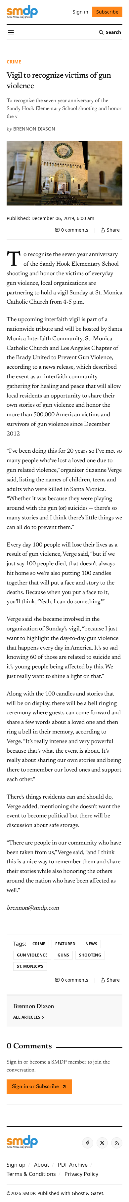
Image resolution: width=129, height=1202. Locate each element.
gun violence (32, 955)
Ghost (78, 1193)
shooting (90, 955)
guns (63, 955)
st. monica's (30, 966)
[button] (16, 1165)
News (91, 944)
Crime (14, 61)
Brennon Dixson (34, 129)
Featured (65, 944)
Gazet (97, 1193)
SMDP (28, 1193)
